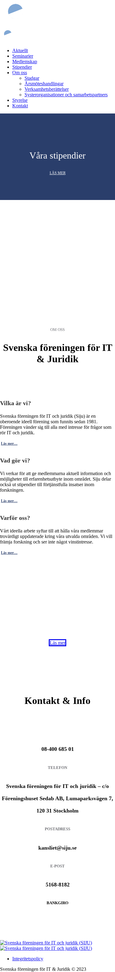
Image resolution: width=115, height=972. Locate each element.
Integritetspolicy (27, 958)
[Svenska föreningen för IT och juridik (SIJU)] (46, 945)
